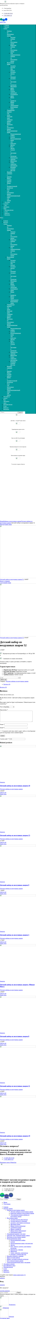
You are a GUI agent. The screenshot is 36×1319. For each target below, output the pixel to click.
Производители (9, 210)
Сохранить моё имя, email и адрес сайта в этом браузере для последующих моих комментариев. (17, 731)
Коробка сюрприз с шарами (9, 174)
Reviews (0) (6, 684)
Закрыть (2, 782)
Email (2, 727)
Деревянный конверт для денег (11, 112)
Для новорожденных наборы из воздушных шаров (19, 1215)
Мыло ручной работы (9, 180)
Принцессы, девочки (14, 158)
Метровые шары (13, 87)
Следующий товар (5, 582)
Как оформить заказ (6, 207)
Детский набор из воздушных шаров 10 (15, 786)
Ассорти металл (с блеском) (13, 74)
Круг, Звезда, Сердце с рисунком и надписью (13, 151)
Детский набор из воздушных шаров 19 (15, 1136)
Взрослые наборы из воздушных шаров (13, 48)
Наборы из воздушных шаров (10, 33)
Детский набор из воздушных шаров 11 (15, 1086)
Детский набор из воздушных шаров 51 (12, 579)
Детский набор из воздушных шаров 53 (12, 637)
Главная (7, 25)
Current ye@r (4, 739)
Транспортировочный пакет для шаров (18, 1262)
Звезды (12, 1245)
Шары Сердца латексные (13, 91)
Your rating (3, 707)
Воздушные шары (10, 63)
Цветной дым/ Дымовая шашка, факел (9, 120)
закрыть (2, 1278)
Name (2, 724)
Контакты (7, 214)
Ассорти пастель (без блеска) (13, 68)
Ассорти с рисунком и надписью (13, 82)
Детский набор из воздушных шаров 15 (15, 835)
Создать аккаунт (5, 1291)
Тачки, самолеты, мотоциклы (13, 164)
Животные (13, 1251)
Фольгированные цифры (15, 134)
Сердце (12, 1242)
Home (1, 521)
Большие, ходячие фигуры (13, 168)
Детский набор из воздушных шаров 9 (14, 885)
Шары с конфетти (13, 99)
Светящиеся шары (14, 95)
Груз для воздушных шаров (10, 192)
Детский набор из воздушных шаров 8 (14, 1036)
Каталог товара (6, 27)
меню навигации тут (19, 1275)
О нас (6, 211)
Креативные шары (14, 107)
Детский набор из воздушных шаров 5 (14, 935)
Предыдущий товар (6, 524)
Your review (4, 710)
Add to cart (3, 679)
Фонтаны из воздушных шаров (10, 127)
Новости (7, 213)
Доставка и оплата (6, 202)
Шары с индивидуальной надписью (12, 185)
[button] (5, 218)
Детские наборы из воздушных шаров (13, 40)
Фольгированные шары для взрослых (21, 1243)
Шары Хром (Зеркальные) (14, 104)
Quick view (3, 794)
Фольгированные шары (12, 131)
